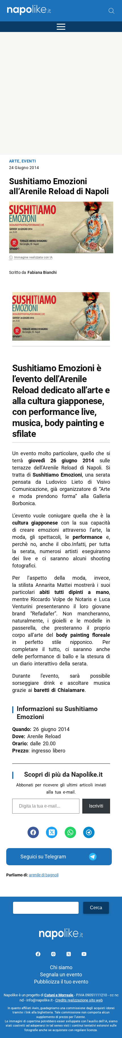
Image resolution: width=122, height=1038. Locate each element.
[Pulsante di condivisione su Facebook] (33, 832)
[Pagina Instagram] (54, 955)
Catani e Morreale (59, 995)
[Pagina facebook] (38, 955)
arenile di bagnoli (43, 875)
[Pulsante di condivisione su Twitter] (51, 832)
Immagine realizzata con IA (33, 257)
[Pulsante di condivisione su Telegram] (88, 832)
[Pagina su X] (69, 955)
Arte (14, 161)
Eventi (29, 161)
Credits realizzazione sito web (79, 1000)
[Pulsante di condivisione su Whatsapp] (70, 832)
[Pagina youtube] (84, 955)
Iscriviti (96, 806)
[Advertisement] (61, 93)
